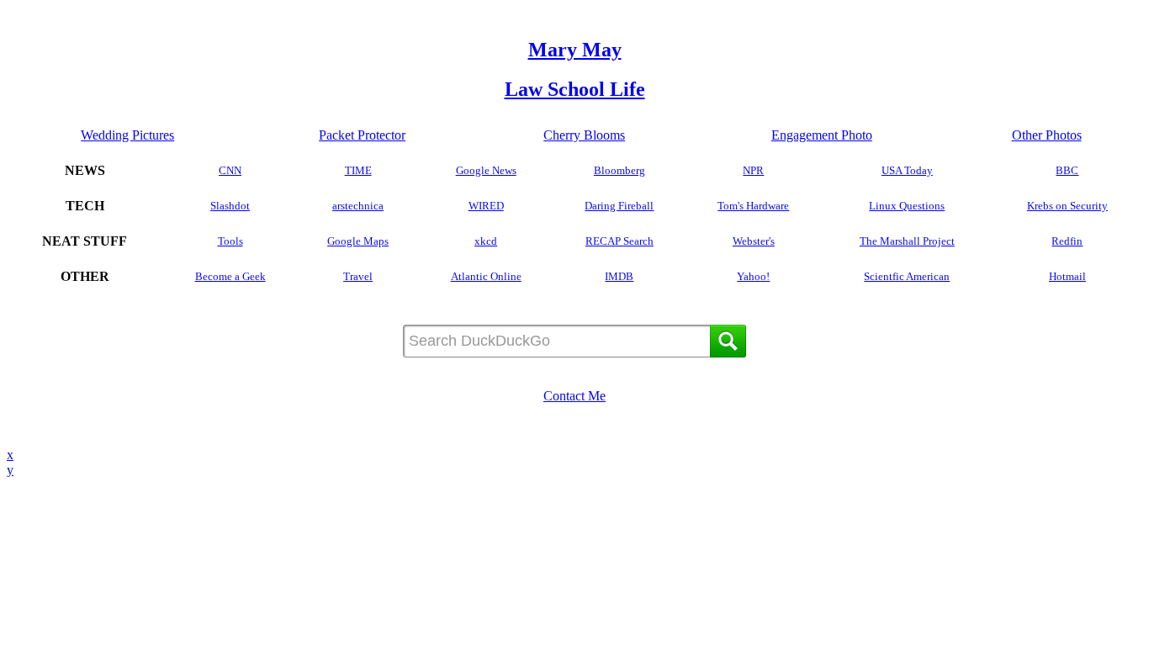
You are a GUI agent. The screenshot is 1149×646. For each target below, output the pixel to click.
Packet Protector (362, 135)
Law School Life (575, 89)
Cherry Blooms (584, 135)
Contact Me (574, 396)
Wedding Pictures (127, 135)
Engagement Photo (821, 135)
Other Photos (1047, 135)
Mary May (575, 50)
